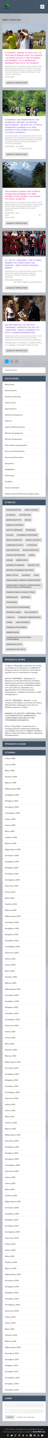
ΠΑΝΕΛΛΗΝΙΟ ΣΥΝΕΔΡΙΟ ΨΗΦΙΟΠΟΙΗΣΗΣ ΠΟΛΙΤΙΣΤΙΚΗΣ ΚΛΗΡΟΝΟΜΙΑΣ (23, 586)
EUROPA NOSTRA (13, 510)
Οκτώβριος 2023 (12, 941)
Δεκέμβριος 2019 (12, 1214)
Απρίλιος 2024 (11, 904)
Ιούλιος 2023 (10, 959)
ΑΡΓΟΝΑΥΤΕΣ (25, 515)
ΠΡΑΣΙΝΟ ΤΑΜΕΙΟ (13, 612)
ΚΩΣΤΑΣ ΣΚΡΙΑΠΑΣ (31, 550)
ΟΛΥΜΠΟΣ (26, 575)
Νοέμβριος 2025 (11, 801)
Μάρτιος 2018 (10, 1341)
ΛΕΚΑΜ (9, 560)
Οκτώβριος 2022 (12, 1013)
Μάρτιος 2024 (10, 910)
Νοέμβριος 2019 (11, 1220)
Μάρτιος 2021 (10, 1129)
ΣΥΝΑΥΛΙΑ (10, 617)
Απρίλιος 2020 (11, 1195)
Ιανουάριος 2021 (12, 1141)
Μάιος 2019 (9, 1256)
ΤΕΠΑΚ (9, 622)
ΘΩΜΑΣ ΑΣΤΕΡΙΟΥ (33, 540)
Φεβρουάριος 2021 (13, 1135)
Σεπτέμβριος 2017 (12, 1378)
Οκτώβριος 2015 (12, 1390)
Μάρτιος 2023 (10, 983)
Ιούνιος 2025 (10, 825)
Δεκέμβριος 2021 (12, 1074)
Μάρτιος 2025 (10, 843)
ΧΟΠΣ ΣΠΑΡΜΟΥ (23, 622)
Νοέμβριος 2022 (11, 1007)
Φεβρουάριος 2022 (13, 1062)
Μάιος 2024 (9, 898)
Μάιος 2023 (9, 971)
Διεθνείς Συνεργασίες (34, 68)
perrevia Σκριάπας (25, 66)
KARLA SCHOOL (32, 510)
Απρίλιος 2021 (11, 1123)
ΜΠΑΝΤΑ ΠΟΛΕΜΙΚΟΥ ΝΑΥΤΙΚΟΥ (20, 570)
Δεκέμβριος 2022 (12, 1001)
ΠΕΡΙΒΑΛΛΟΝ (12, 597)
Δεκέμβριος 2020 (12, 1147)
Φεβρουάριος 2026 (13, 789)
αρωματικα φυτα (14, 644)
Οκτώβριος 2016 (12, 1384)
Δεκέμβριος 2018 (12, 1287)
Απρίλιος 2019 (11, 1262)
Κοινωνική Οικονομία (22, 141)
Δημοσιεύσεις (10, 409)
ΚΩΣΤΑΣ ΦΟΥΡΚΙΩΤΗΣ (15, 555)
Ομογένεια (15, 72)
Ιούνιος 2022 (10, 1038)
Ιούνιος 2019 (10, 1250)
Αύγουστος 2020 (12, 1171)
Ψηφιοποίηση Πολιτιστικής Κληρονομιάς (18, 340)
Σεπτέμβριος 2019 (12, 1232)
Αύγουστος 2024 (12, 886)
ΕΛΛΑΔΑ (9, 535)
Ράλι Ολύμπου (31, 612)
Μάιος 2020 (9, 1189)
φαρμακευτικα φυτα (15, 649)
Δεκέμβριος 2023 (12, 928)
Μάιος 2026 (9, 771)
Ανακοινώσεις (9, 138)
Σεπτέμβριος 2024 (12, 880)
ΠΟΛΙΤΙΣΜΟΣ (11, 602)
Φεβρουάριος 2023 (13, 989)
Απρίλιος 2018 (11, 1335)
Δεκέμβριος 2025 (12, 795)
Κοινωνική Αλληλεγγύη (14, 451)
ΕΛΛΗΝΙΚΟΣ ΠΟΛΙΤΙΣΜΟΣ (27, 535)
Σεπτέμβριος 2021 (12, 1092)
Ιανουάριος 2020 (12, 1208)
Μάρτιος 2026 (10, 783)
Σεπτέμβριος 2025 (12, 813)
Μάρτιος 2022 (10, 1056)
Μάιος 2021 (9, 1117)
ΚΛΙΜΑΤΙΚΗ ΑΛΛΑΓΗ (14, 545)
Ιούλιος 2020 (10, 1177)
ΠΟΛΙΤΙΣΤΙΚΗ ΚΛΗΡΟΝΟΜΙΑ (18, 607)
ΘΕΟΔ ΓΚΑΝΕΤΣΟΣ (14, 540)
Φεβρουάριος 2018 (13, 1347)
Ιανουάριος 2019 (12, 1280)
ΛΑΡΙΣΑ (32, 555)
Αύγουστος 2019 (12, 1238)
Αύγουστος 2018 (12, 1311)
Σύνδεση (9, 1417)
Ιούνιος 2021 (10, 1110)
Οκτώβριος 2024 (12, 874)
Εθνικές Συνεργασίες (26, 70)
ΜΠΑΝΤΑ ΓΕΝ (33, 565)
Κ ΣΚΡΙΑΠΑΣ (32, 545)
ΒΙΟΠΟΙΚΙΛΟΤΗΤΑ (13, 520)
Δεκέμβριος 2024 (12, 862)
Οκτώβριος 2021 (12, 1086)
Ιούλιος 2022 (10, 1032)
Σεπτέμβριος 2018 (12, 1305)
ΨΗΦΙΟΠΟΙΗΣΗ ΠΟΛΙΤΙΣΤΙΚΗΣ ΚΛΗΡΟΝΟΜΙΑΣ (18, 638)
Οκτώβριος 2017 (12, 1372)
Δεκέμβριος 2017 (12, 1359)
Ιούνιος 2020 (10, 1183)
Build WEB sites (39, 1432)
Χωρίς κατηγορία (12, 488)
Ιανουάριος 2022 (12, 1068)
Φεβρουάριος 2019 (13, 1274)
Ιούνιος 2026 (10, 765)
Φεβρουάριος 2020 (13, 1201)
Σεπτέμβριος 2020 (12, 1165)
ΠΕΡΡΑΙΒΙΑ (25, 597)
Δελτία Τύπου (22, 68)
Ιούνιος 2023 (10, 965)
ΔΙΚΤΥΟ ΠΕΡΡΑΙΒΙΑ (14, 530)
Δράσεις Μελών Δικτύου (15, 427)
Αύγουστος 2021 (12, 1098)
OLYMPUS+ (11, 515)
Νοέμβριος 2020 (11, 1153)
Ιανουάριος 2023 (12, 995)
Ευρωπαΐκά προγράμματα (16, 445)
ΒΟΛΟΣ (28, 520)
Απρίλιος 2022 (11, 1050)
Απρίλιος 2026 (11, 777)
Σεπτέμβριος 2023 (12, 947)
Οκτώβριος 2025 (12, 807)
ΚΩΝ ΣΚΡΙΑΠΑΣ (12, 550)
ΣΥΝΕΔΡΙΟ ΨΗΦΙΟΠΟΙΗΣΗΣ (29, 617)
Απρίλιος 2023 (11, 977)
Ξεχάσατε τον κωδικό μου (25, 1417)
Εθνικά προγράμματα (12, 70)
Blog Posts (9, 384)
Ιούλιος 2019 (10, 1244)
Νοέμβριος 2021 (11, 1080)
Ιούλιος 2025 (10, 819)
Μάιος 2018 (9, 1329)
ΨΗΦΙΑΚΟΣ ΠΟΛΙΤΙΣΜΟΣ (16, 627)
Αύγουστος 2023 (12, 953)
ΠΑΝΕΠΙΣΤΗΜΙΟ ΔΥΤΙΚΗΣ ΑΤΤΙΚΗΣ (20, 592)
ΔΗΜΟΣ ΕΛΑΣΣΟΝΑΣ (14, 525)
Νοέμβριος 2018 (11, 1293)
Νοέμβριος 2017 (11, 1365)
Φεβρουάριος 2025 (13, 849)
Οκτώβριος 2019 (12, 1226)
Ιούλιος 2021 (10, 1104)
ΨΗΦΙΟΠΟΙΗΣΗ (12, 632)
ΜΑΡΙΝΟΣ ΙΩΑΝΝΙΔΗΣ (15, 565)
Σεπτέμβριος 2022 (12, 1019)
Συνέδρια (32, 275)
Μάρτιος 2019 (10, 1268)
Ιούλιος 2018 (10, 1317)
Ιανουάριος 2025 (12, 855)
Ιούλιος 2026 (10, 758)
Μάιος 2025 (9, 831)
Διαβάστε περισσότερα (16, 83)
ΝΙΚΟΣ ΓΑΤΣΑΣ (12, 575)
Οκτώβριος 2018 (12, 1299)
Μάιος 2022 (9, 1044)
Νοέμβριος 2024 (11, 868)
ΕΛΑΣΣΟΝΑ (30, 530)
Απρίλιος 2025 (11, 837)
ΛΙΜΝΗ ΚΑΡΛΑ (22, 560)
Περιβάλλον (24, 72)
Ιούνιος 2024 (10, 892)
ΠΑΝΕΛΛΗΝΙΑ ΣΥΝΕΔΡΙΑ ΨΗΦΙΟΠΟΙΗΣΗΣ (23, 580)
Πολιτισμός (32, 72)
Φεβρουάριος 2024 (13, 916)
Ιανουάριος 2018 (12, 1353)
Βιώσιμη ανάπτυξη (11, 68)
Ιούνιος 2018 (10, 1323)
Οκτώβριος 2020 (12, 1159)
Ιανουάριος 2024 (12, 922)
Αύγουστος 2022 (12, 1025)
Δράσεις (39, 138)
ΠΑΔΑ (36, 575)
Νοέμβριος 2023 (11, 934)
